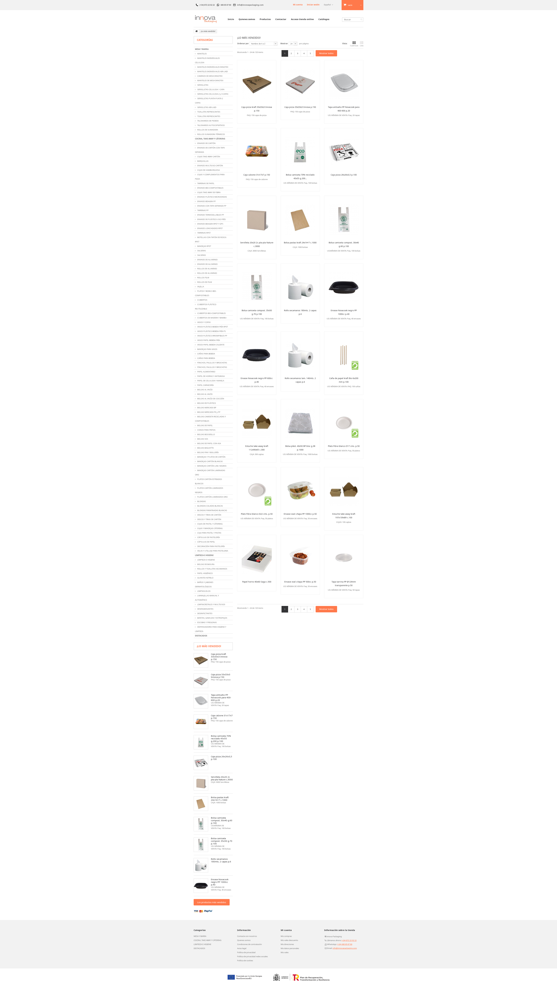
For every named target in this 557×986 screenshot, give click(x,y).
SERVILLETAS (202, 85)
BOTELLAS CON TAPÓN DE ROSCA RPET (210, 239)
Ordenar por (243, 43)
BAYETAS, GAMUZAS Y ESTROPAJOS (212, 618)
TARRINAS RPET (204, 232)
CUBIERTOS (202, 300)
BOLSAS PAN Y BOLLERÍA (208, 452)
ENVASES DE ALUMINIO (207, 259)
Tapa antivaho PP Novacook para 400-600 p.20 (221, 697)
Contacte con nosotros (247, 936)
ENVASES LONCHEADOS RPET (210, 228)
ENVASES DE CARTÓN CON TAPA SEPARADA (210, 149)
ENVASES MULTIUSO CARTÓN (210, 165)
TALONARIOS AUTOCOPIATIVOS (211, 125)
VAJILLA (200, 286)
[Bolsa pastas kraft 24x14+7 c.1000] (300, 217)
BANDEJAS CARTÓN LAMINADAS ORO (210, 472)
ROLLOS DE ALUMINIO (207, 268)
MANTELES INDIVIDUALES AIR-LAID (212, 71)
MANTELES (202, 53)
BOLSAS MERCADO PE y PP (208, 412)
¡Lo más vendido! (209, 646)
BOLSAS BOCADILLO (206, 434)
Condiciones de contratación (249, 944)
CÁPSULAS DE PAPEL (206, 541)
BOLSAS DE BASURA (205, 564)
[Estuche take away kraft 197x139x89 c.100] (343, 488)
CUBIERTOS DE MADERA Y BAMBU (212, 317)
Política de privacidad (246, 952)
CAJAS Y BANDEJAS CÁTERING (210, 528)
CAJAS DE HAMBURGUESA (208, 170)
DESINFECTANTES (204, 613)
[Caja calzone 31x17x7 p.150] (256, 149)
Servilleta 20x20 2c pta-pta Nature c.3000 (222, 778)
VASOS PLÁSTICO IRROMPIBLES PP (212, 335)
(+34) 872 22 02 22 (349, 940)
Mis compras (286, 936)
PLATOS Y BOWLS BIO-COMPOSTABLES (205, 293)
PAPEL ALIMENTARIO (206, 371)
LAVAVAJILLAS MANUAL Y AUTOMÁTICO (207, 597)
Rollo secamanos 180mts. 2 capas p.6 (221, 860)
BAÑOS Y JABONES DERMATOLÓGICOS (204, 584)
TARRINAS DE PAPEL (205, 183)
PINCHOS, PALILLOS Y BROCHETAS (212, 362)
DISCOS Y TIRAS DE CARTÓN (209, 515)
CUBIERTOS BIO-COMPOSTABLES (211, 313)
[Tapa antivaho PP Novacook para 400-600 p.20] (343, 81)
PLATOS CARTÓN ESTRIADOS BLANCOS (208, 481)
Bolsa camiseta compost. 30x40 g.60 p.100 (221, 820)
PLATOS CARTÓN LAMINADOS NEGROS (209, 490)
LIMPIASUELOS (203, 591)
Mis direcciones (287, 944)
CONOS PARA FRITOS (206, 430)
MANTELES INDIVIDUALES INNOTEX (212, 67)
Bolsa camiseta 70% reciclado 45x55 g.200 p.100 (221, 738)
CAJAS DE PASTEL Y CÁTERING (210, 523)
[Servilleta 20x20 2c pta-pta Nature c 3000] (201, 783)
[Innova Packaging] (206, 19)
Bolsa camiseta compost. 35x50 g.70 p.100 (221, 841)
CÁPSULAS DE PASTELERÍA (208, 537)
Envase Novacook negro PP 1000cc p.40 (219, 882)
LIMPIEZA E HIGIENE (204, 555)
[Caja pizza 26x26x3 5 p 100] (201, 763)
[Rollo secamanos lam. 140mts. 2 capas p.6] (300, 353)
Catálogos (323, 19)
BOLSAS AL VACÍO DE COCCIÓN (210, 398)
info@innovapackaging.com (345, 948)
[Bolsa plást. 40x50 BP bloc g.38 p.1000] (300, 420)
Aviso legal (241, 948)
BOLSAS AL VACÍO (205, 389)
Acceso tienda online (302, 19)
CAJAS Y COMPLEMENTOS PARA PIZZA (210, 176)
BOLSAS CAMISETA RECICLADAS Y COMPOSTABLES (210, 418)
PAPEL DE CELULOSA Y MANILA (210, 380)
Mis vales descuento (289, 940)
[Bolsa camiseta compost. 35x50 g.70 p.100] (256, 285)
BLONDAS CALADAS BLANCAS (210, 506)
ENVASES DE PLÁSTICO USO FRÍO (211, 219)
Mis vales (285, 952)
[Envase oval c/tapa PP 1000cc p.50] (300, 488)
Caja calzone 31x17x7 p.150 (222, 716)
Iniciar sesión (313, 4)
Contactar (280, 19)
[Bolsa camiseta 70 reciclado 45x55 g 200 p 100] (201, 742)
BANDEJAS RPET (204, 246)
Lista (361, 45)
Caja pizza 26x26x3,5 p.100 (221, 757)
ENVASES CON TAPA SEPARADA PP (211, 206)
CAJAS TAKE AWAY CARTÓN (208, 156)
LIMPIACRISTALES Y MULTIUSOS (211, 604)
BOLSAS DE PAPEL (205, 425)
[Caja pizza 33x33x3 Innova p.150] (300, 81)
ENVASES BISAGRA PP (206, 201)
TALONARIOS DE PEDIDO (208, 120)
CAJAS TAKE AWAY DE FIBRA (208, 192)
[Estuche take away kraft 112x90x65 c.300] (256, 420)
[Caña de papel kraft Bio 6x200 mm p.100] (343, 353)
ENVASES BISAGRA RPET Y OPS (210, 223)
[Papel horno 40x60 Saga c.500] (256, 556)
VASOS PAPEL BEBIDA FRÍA (208, 340)
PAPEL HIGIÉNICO (205, 573)
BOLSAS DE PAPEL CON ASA (209, 443)
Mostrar (284, 43)
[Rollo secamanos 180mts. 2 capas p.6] (300, 285)
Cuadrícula (354, 45)
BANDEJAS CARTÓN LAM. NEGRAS (211, 466)
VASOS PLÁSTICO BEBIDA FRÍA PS (211, 331)
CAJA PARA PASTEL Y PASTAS (209, 532)
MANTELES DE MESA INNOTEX (210, 80)
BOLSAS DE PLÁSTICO (206, 403)
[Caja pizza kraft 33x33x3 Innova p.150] (256, 81)
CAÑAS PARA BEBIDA (206, 353)
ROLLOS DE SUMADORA (207, 129)
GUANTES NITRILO (205, 577)
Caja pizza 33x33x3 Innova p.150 (220, 675)
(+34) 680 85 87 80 (344, 944)
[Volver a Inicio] (196, 31)
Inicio (231, 19)
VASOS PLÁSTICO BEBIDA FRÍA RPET (212, 326)
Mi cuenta (298, 4)
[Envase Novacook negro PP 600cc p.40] (256, 353)
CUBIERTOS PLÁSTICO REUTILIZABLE (205, 306)
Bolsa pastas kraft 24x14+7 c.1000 (220, 798)
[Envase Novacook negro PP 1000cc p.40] (343, 285)
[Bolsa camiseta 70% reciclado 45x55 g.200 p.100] (300, 149)
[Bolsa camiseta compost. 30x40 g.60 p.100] (343, 217)
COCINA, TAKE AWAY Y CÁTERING (210, 138)
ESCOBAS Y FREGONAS (207, 622)
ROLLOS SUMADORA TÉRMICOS (211, 134)
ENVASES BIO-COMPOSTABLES (210, 188)
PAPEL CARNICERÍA (205, 385)
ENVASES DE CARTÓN (206, 143)
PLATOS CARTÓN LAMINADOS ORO (212, 497)
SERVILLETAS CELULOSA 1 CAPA (210, 89)
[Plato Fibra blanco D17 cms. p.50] (343, 420)
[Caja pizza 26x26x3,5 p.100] (343, 149)
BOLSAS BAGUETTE (205, 448)
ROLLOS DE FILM (204, 282)
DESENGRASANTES (205, 609)
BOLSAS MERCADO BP (206, 407)
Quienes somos (247, 19)
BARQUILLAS (202, 161)
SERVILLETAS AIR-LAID (206, 107)
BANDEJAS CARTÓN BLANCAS (210, 461)
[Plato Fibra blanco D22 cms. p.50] (256, 488)
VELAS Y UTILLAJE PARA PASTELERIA (212, 550)
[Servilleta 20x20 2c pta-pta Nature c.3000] (256, 217)
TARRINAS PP (203, 210)
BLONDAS (201, 501)
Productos (265, 19)
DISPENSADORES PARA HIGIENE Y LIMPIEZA (210, 629)
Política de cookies (245, 960)
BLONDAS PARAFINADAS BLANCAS (212, 510)
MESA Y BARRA (202, 49)
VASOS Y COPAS (204, 322)
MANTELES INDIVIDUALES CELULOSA (207, 60)
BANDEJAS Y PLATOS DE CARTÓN (211, 457)
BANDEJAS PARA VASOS (207, 349)
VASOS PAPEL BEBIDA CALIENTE (210, 344)
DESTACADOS (201, 635)
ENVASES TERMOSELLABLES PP (210, 214)
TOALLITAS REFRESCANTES (208, 111)
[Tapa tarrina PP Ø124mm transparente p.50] (343, 556)
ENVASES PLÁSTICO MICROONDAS (212, 197)
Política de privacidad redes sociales (252, 956)
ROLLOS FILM (203, 277)
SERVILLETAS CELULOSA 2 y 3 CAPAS (212, 94)
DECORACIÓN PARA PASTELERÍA (211, 546)
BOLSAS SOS (202, 439)
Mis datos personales (290, 948)
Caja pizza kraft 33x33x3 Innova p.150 (219, 657)
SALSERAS (201, 250)
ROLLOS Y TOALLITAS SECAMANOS (212, 568)
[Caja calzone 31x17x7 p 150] (201, 722)
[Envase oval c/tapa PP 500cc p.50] (300, 556)
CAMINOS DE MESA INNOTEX (210, 76)
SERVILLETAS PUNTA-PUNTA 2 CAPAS (209, 100)
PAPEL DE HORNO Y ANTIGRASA (211, 376)
